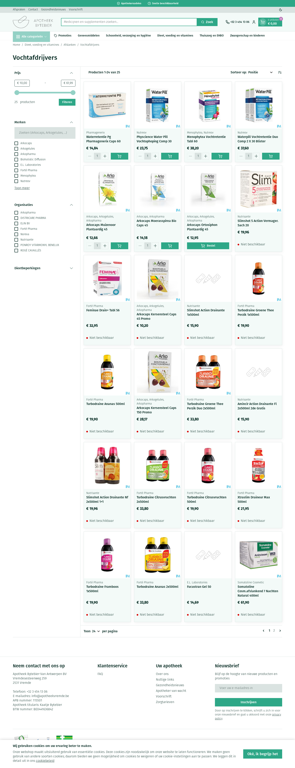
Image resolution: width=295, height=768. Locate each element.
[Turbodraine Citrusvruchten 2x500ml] (157, 465)
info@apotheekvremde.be (50, 696)
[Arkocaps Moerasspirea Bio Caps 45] (157, 189)
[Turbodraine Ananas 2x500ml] (157, 555)
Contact (33, 9)
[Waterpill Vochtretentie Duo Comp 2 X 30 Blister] (258, 105)
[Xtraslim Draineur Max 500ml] (258, 465)
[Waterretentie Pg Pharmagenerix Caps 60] (107, 105)
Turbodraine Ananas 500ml (105, 404)
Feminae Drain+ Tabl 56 (103, 310)
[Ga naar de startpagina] (33, 22)
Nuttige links (165, 679)
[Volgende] (279, 630)
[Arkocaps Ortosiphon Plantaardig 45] (208, 189)
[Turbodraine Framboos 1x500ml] (107, 555)
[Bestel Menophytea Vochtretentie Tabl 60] (220, 156)
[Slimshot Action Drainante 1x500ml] (208, 278)
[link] (264, 630)
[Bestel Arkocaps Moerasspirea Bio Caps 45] (170, 245)
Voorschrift (76, 9)
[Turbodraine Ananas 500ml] (107, 372)
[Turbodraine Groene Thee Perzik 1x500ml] (258, 278)
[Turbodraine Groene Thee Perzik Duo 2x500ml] (208, 372)
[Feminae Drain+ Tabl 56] (107, 278)
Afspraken (19, 9)
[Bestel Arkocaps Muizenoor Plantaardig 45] (119, 245)
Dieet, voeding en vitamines (175, 35)
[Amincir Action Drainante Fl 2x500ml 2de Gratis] (258, 372)
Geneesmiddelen (89, 35)
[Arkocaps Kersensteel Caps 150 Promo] (157, 372)
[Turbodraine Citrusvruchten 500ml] (208, 465)
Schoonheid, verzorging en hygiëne (128, 35)
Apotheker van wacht (171, 691)
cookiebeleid (45, 761)
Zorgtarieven (165, 702)
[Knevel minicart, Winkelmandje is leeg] (262, 22)
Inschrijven (248, 702)
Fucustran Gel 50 (199, 587)
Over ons (162, 674)
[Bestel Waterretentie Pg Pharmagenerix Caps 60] (119, 156)
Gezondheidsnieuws (53, 9)
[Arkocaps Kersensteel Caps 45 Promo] (157, 278)
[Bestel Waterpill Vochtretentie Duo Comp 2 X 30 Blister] (271, 156)
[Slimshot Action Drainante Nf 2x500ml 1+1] (107, 465)
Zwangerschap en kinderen (247, 35)
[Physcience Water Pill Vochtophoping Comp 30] (157, 105)
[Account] (254, 22)
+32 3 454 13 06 (37, 691)
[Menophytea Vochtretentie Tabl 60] (208, 105)
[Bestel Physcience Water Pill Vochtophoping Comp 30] (170, 156)
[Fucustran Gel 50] (208, 555)
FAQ (100, 674)
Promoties (64, 35)
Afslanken (70, 45)
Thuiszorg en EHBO (212, 35)
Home (16, 45)
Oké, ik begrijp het (262, 754)
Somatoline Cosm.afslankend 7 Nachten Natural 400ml (258, 591)
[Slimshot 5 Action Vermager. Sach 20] (258, 189)
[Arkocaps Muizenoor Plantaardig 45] (107, 189)
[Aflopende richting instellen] (279, 72)
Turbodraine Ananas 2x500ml (157, 587)
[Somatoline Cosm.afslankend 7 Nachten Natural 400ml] (258, 555)
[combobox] (129, 22)
